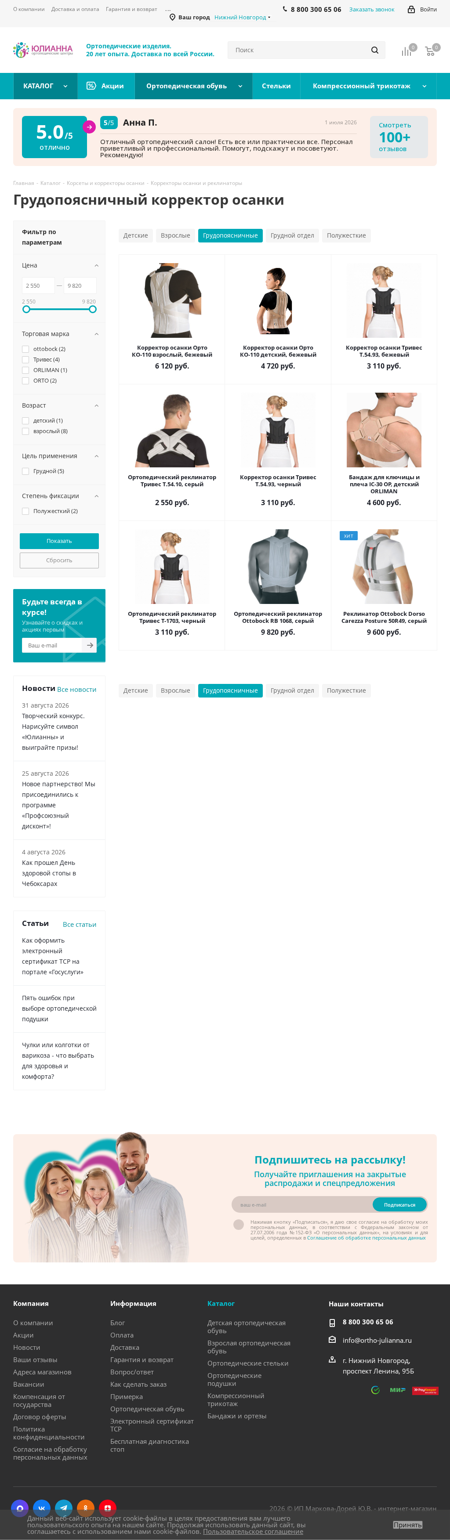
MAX (20, 1508)
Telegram (64, 1508)
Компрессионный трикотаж (236, 1399)
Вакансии (28, 1384)
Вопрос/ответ (132, 1371)
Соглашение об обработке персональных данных (366, 1237)
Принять (408, 1525)
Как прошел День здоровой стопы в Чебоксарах (49, 873)
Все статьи (80, 924)
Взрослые (175, 235)
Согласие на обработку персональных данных (50, 1453)
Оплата (122, 1334)
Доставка (124, 1347)
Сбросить (59, 560)
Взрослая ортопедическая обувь (248, 1346)
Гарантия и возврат (142, 1359)
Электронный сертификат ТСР (152, 1425)
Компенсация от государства (39, 1400)
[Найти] (374, 50)
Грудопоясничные (230, 235)
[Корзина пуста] (430, 50)
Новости (26, 1347)
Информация (133, 1303)
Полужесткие (346, 235)
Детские (135, 235)
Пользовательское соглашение (253, 1531)
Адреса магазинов (42, 1371)
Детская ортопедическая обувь (246, 1326)
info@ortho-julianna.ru (377, 1340)
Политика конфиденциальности (49, 1432)
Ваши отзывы (35, 1359)
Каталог (221, 1303)
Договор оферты (39, 1416)
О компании (33, 1322)
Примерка (126, 1396)
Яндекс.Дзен (107, 1508)
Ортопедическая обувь (147, 1408)
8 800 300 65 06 (368, 1321)
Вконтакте (42, 1508)
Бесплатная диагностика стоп (149, 1445)
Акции (23, 1334)
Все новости (77, 689)
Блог (117, 1322)
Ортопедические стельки (248, 1363)
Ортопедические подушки (234, 1379)
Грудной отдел (292, 235)
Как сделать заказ (138, 1384)
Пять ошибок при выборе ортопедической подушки (59, 1008)
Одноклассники (85, 1508)
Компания (31, 1303)
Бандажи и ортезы (237, 1415)
